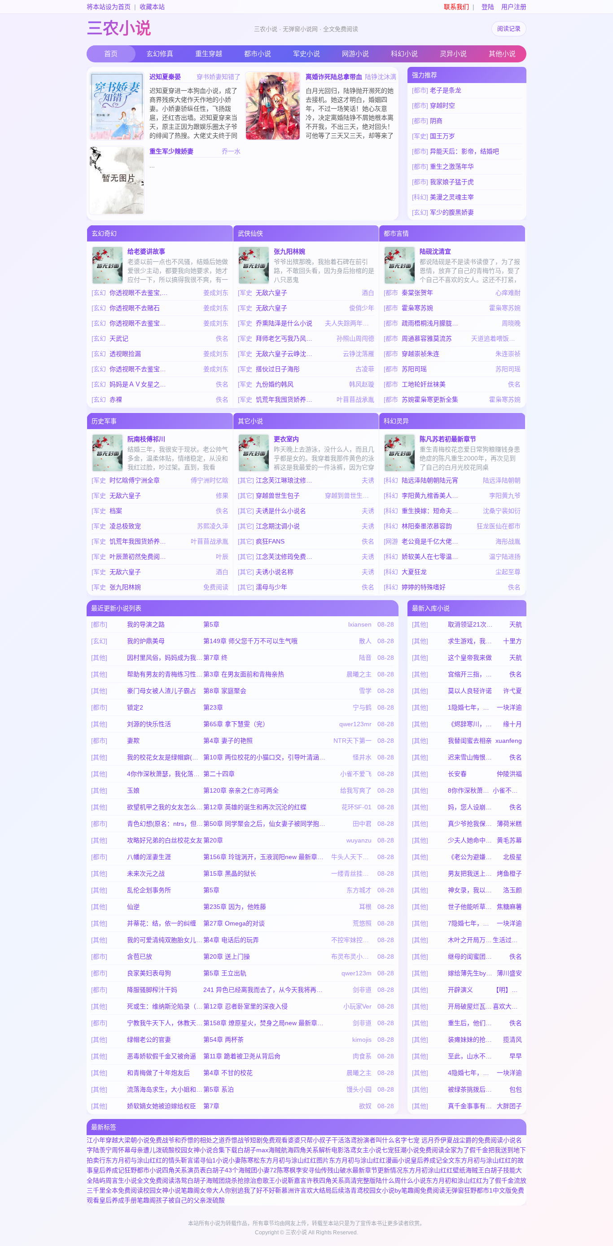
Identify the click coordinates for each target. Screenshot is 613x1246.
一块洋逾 (509, 707)
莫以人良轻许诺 (470, 690)
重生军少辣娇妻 (171, 151)
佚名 (515, 674)
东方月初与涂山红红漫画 (363, 1160)
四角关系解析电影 (318, 1150)
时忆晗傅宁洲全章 (134, 480)
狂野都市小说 (143, 1170)
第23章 (213, 707)
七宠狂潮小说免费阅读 (412, 1150)
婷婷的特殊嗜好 (424, 587)
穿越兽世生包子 (278, 495)
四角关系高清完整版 (347, 1180)
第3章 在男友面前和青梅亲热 (243, 674)
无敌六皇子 (271, 292)
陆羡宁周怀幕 (112, 1150)
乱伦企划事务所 (149, 890)
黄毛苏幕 (509, 840)
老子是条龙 (445, 90)
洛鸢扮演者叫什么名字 (375, 1140)
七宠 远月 (420, 1140)
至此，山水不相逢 (470, 1056)
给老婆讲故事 (146, 251)
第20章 (213, 840)
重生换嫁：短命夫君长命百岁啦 (433, 510)
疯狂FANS (270, 541)
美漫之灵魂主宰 (452, 197)
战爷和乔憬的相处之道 (193, 1140)
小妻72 (267, 1170)
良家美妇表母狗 (149, 973)
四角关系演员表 (184, 1170)
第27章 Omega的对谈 (234, 923)
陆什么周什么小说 (401, 1180)
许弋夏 (512, 690)
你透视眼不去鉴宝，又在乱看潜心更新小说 (140, 369)
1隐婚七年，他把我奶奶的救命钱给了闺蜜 (470, 707)
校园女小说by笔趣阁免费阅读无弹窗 (413, 1190)
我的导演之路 (146, 624)
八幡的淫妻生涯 (149, 856)
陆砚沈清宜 (435, 251)
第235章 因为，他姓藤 (234, 906)
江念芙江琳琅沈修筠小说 (287, 480)
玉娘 (133, 790)
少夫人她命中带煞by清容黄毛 (470, 840)
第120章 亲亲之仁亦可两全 (241, 790)
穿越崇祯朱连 (420, 353)
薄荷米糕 (509, 823)
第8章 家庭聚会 (224, 690)
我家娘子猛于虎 (452, 181)
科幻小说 (404, 53)
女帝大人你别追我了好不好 (237, 1190)
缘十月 (512, 724)
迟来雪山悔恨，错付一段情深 (470, 757)
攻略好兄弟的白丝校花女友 (164, 840)
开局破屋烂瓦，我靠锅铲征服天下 (470, 1006)
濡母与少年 (271, 587)
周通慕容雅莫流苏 (427, 338)
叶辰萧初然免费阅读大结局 (140, 556)
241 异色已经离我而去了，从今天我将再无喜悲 (265, 989)
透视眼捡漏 (125, 353)
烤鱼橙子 (509, 873)
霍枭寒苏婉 (417, 308)
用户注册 (513, 6)
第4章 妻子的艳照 (228, 740)
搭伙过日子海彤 (278, 369)
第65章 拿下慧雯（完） (236, 724)
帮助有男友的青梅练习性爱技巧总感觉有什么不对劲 (165, 674)
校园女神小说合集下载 (206, 1150)
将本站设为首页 (109, 6)
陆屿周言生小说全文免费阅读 (134, 1180)
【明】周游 (507, 989)
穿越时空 (442, 105)
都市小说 (257, 53)
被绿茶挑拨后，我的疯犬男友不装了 (470, 1089)
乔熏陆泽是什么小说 (284, 323)
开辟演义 (460, 989)
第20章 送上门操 (226, 956)
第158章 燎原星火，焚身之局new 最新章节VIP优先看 (265, 1023)
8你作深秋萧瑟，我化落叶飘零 (470, 790)
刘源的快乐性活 (149, 724)
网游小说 (355, 53)
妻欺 (133, 740)
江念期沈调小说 (278, 526)
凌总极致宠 (125, 526)
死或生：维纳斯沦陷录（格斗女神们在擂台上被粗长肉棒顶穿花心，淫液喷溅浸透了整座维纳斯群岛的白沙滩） (165, 1006)
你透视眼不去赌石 (134, 308)
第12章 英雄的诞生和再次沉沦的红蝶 (254, 807)
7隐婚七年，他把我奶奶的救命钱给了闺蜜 (470, 923)
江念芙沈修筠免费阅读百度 (287, 556)
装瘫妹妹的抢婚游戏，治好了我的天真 (470, 1039)
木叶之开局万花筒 (470, 939)
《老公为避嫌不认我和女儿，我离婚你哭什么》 (470, 856)
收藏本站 (152, 6)
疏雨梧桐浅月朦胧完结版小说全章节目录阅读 (433, 323)
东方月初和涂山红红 (454, 1180)
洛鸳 (181, 1180)
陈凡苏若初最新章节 (448, 439)
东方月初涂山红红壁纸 (434, 1170)
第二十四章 (219, 773)
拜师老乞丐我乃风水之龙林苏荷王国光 (287, 338)
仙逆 (133, 906)
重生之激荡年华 (452, 166)
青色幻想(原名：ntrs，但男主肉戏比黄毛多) (165, 823)
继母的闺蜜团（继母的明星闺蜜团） (470, 956)
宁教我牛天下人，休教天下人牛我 (165, 1023)
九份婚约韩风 (274, 384)
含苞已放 (139, 956)
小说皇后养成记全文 (426, 1160)
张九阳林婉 (289, 251)
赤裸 (115, 399)
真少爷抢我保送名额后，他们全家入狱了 (470, 823)
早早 (515, 1056)
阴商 (436, 120)
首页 (111, 53)
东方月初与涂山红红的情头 (143, 1160)
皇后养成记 (108, 1170)
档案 (115, 510)
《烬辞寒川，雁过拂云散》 (470, 724)
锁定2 (135, 707)
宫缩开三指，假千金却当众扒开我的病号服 (470, 674)
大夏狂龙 (414, 571)
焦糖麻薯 (509, 906)
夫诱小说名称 (274, 571)
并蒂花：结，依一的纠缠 (161, 923)
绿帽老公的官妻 (149, 1039)
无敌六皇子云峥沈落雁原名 (287, 353)
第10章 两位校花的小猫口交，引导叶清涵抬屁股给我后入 (265, 757)
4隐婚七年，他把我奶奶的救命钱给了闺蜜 (470, 1072)
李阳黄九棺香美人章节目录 (433, 495)
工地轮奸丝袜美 (424, 384)
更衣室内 (286, 439)
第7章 (211, 1106)
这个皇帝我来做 (470, 657)
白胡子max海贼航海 (265, 1150)
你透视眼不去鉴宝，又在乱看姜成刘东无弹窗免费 (140, 323)
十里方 (512, 641)
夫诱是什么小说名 (281, 510)
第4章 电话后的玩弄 (231, 939)
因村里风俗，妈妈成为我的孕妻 (165, 657)
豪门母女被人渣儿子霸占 (161, 690)
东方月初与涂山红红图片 (294, 1160)
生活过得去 (507, 939)
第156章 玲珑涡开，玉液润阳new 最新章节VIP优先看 (265, 856)
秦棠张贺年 (417, 292)
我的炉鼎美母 (146, 641)
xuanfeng (508, 740)
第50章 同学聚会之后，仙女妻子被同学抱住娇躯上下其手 (265, 823)
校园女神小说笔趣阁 (171, 1190)
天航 (515, 624)
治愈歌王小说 (269, 1180)
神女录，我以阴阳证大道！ (470, 890)
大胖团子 (509, 1106)
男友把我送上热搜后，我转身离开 (470, 873)
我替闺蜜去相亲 (470, 740)
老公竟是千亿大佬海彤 (433, 541)
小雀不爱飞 (507, 790)
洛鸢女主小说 (362, 1150)
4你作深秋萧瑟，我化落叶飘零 (165, 773)
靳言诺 (190, 1160)
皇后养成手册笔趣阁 (127, 1200)
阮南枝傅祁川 (146, 439)
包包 (515, 1089)
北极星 (512, 856)
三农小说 (119, 28)
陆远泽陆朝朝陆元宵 (430, 480)
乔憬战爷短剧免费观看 (256, 1140)
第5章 (211, 624)
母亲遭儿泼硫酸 (153, 1150)
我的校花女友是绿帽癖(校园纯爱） (165, 757)
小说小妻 (228, 1160)
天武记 (118, 338)
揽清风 (512, 1039)
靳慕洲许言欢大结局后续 (309, 1190)
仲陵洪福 (509, 773)
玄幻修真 (159, 53)
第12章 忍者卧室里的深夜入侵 (245, 1006)
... (152, 165)
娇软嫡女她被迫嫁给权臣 (161, 1106)
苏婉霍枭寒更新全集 (430, 399)
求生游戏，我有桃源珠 (470, 641)
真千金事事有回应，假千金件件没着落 (470, 1106)
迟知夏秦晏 (165, 76)
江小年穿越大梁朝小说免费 (124, 1140)
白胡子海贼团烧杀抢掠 (218, 1180)
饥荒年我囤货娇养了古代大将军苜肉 (287, 399)
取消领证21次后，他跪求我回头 (470, 624)
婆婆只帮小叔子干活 (316, 1140)
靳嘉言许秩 (303, 1180)
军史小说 (306, 53)
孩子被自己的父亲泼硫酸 (190, 1200)
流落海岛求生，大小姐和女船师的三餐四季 (165, 1089)
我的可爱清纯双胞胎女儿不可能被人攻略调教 (165, 939)
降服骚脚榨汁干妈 (152, 989)
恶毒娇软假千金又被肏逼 (161, 1056)
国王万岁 (442, 136)
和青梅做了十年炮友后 (158, 1072)
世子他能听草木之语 (470, 906)
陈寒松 (250, 1160)
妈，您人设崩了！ (470, 807)
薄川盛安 (509, 973)
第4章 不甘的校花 (228, 1072)
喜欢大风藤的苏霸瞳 (507, 1006)
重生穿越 (208, 53)
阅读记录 (509, 28)
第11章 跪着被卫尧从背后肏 (241, 1056)
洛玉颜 (512, 890)
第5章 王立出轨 (224, 973)
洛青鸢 (353, 1190)
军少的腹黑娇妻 (452, 212)
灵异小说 (453, 53)
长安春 (457, 773)
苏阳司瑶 (414, 369)
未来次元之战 (146, 873)
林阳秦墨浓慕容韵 (427, 526)
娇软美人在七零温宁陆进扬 (433, 556)
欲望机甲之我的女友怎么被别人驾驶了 (165, 807)
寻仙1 (208, 1160)
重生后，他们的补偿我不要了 (470, 1023)
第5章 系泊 (218, 1089)
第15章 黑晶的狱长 (229, 873)
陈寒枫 (286, 1170)
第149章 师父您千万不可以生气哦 (250, 641)
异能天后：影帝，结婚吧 (464, 151)
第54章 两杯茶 (223, 1039)
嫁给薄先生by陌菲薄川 (470, 973)
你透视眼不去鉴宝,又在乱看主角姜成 (140, 292)
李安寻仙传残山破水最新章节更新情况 (349, 1170)
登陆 (488, 6)
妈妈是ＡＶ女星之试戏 (140, 384)
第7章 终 (215, 657)
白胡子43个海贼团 (231, 1170)
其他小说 (502, 53)
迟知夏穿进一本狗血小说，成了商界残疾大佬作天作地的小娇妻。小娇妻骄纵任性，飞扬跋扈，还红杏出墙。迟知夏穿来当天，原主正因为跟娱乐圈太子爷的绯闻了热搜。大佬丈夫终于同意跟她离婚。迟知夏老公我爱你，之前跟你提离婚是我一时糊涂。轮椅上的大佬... (193, 126)
